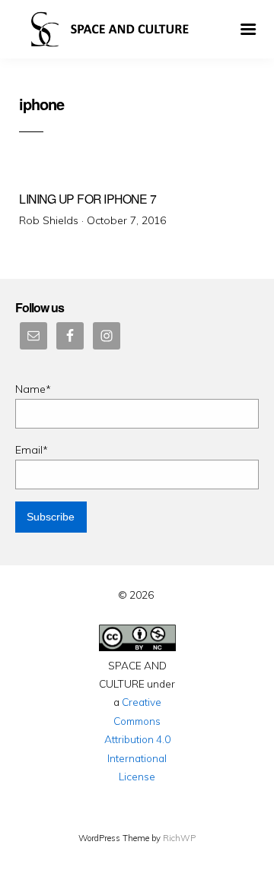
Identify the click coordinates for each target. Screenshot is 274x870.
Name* (33, 389)
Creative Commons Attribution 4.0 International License (137, 739)
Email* (31, 450)
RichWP (179, 838)
